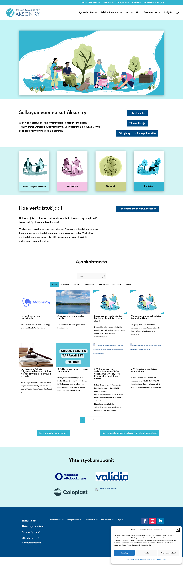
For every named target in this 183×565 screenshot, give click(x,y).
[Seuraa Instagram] (152, 521)
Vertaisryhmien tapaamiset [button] (110, 284)
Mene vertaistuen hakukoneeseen (137, 209)
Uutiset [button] (77, 284)
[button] (177, 529)
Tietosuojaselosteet (147, 559)
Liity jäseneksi (137, 113)
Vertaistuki (132, 13)
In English (136, 3)
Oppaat (110, 186)
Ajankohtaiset (86, 13)
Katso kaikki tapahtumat (53, 433)
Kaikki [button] (54, 284)
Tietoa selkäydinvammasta (34, 187)
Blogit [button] (128, 284)
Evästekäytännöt (31, 532)
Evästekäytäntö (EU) (153, 3)
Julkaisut (107, 3)
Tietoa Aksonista (89, 3)
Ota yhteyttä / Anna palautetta (137, 133)
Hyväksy (124, 553)
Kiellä (146, 553)
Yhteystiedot (161, 559)
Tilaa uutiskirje (137, 123)
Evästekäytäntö (133, 559)
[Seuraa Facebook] (144, 521)
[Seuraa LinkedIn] (160, 521)
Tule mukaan (151, 13)
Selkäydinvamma (110, 13)
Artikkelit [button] (65, 284)
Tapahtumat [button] (89, 284)
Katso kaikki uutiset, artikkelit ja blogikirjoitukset (129, 433)
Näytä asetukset (168, 553)
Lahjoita (168, 13)
